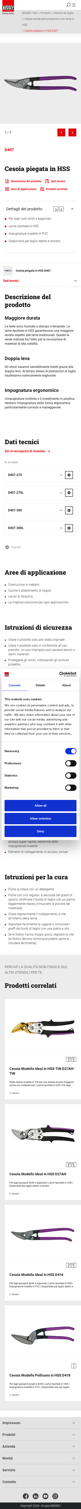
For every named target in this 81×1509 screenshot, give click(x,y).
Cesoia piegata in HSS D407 (41, 30)
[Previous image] (61, 132)
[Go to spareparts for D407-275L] (69, 493)
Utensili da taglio (64, 13)
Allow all (41, 805)
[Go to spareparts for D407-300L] (69, 528)
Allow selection (40, 818)
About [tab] (66, 685)
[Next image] (72, 132)
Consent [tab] (14, 685)
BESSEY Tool (29, 13)
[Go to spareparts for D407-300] (69, 510)
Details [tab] (40, 685)
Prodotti (45, 13)
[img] (40, 83)
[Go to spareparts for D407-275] (69, 475)
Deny (40, 831)
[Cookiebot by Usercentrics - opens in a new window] (59, 674)
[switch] (70, 763)
